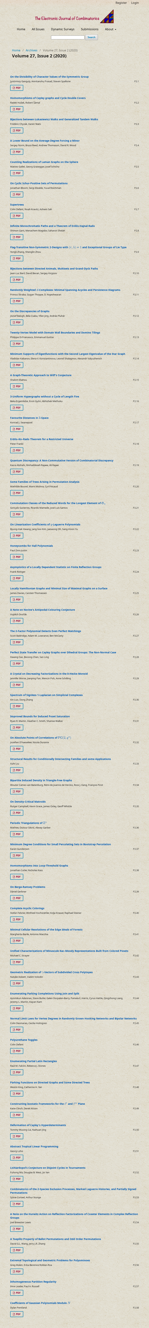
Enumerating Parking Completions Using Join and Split (44, 993)
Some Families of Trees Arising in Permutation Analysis (44, 481)
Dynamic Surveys (62, 29)
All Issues (38, 29)
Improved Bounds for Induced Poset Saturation (40, 716)
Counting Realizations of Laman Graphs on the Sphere (44, 162)
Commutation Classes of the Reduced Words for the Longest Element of (55, 503)
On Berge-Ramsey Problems (27, 887)
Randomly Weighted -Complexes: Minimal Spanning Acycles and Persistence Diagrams (65, 290)
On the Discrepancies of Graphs (29, 311)
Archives (31, 50)
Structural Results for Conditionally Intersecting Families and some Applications (60, 759)
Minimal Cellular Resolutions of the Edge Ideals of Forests (46, 929)
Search (91, 37)
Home (21, 29)
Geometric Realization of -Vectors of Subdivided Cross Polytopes (51, 972)
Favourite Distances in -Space (29, 418)
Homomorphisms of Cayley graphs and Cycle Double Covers (48, 98)
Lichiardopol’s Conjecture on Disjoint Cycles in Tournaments (47, 1167)
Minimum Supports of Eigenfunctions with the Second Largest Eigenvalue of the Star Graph (67, 354)
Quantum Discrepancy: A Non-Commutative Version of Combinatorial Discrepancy (61, 460)
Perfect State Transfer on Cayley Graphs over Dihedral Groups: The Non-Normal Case (63, 652)
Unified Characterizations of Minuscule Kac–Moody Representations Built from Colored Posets (69, 951)
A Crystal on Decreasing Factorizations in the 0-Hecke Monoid (49, 673)
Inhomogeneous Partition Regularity (33, 1281)
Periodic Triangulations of (26, 823)
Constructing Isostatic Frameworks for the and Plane (47, 1103)
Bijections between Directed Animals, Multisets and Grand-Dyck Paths (54, 268)
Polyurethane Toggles (23, 1040)
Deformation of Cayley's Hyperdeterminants (38, 1125)
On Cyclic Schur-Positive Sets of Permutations (39, 183)
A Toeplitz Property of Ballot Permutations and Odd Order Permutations (55, 1239)
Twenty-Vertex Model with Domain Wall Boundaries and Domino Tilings (55, 332)
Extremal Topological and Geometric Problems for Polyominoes (50, 1260)
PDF (18, 87)
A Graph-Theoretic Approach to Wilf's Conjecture (40, 375)
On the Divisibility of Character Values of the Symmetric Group (49, 76)
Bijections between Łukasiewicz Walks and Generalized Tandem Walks (54, 119)
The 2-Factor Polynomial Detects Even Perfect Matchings (45, 631)
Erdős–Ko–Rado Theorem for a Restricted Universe (41, 439)
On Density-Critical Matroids (28, 801)
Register (121, 3)
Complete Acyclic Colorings (27, 908)
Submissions (89, 29)
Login (135, 3)
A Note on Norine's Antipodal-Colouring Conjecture (42, 609)
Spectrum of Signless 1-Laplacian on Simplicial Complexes (46, 695)
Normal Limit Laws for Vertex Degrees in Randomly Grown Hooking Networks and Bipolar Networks (73, 1018)
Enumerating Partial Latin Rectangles (33, 1061)
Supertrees (17, 204)
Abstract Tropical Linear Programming (34, 1146)
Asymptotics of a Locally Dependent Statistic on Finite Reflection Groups (55, 567)
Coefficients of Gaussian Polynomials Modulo (39, 1303)
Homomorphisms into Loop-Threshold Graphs (39, 865)
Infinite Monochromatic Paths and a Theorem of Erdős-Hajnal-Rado (52, 226)
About (109, 29)
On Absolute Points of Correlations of (34, 737)
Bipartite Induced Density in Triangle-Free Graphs (41, 780)
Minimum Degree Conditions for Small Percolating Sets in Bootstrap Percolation (60, 844)
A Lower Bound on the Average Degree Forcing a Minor (45, 140)
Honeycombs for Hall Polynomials (31, 545)
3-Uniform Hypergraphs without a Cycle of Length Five (44, 396)
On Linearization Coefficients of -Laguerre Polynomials (45, 524)
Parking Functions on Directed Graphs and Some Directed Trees (50, 1082)
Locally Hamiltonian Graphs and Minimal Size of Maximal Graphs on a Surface (58, 588)
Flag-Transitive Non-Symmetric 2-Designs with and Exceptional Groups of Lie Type (68, 247)
